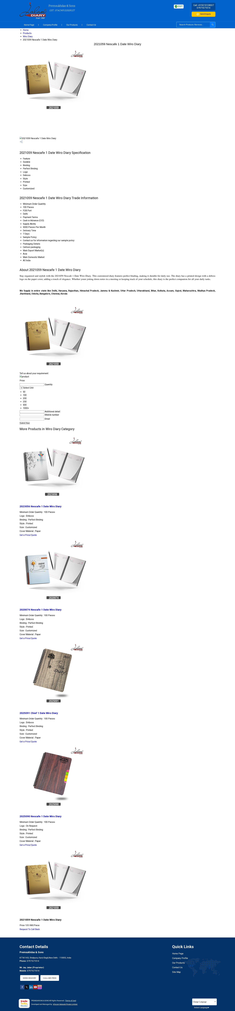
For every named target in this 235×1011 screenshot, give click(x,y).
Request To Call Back (30, 929)
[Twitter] (26, 988)
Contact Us (91, 25)
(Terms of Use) (70, 1001)
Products (27, 33)
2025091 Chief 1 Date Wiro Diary (39, 713)
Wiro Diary (28, 36)
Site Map (176, 972)
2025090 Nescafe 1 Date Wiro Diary (40, 816)
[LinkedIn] (31, 988)
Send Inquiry (205, 14)
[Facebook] (22, 988)
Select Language (201, 1007)
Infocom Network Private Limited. (65, 1004)
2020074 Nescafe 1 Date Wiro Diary (40, 609)
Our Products (72, 25)
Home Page (29, 25)
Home (26, 30)
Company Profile (50, 25)
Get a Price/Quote (28, 535)
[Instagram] (40, 988)
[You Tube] (35, 988)
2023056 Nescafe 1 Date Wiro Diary (40, 506)
